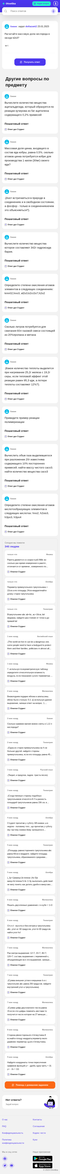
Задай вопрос (43, 4)
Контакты (37, 1119)
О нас (5, 1119)
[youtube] (11, 1165)
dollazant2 (31, 26)
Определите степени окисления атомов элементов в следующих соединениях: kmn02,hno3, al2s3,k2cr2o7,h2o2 (29, 289)
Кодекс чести (39, 1133)
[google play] (42, 1160)
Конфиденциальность (12, 1133)
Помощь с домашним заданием (31, 1085)
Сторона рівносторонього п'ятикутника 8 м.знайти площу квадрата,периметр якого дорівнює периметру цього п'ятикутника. (27, 1038)
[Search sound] (53, 11)
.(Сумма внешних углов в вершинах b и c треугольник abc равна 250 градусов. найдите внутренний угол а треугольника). (29, 983)
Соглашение (39, 1126)
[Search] (5, 11)
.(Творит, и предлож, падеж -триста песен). (27, 775)
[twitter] (5, 1165)
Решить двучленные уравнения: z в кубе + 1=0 (29, 905)
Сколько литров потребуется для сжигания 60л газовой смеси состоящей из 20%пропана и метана (30, 330)
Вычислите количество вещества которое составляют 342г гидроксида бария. (28, 247)
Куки (35, 1139)
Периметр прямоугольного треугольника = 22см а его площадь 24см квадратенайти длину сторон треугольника (27, 590)
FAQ (4, 1126)
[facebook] (5, 1158)
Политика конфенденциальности (13, 1141)
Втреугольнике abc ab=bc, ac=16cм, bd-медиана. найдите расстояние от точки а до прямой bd (28, 617)
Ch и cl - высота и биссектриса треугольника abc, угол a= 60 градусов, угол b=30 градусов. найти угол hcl (29, 929)
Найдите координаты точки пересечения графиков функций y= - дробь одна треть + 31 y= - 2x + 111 (29, 1065)
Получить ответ (31, 62)
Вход (55, 3)
